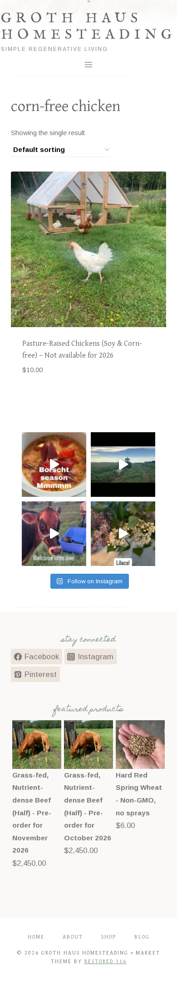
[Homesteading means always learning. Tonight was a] (123, 464)
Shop (108, 937)
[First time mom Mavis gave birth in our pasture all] (54, 533)
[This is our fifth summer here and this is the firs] (123, 533)
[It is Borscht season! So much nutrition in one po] (54, 464)
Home (36, 937)
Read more (38, 397)
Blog (142, 937)
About (73, 937)
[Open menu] (88, 64)
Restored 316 (105, 962)
